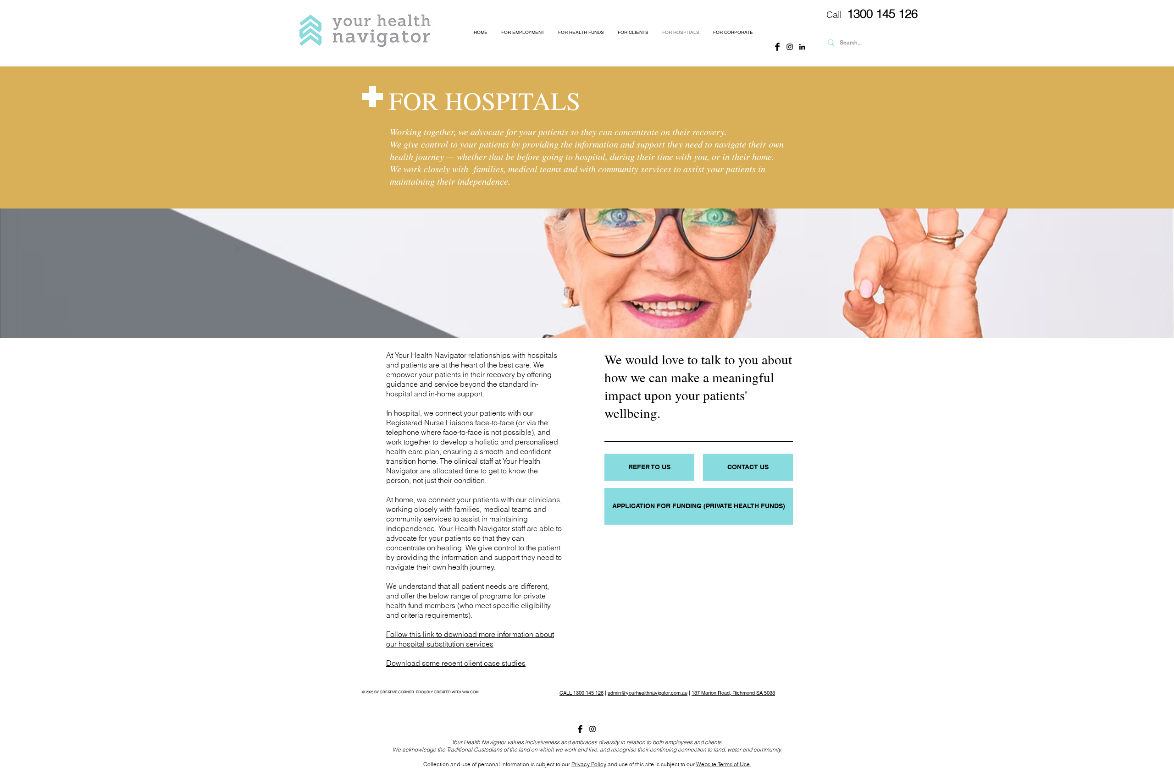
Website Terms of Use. (723, 764)
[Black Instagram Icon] (790, 47)
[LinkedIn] (802, 47)
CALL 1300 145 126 (581, 693)
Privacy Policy (588, 764)
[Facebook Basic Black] (777, 47)
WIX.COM (470, 692)
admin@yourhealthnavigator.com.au (647, 693)
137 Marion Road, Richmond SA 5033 (733, 693)
